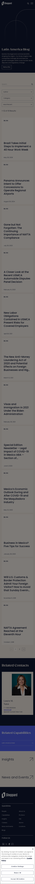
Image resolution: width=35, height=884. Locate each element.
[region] (17, 865)
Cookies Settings (17, 866)
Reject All (17, 873)
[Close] (33, 849)
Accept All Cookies (17, 879)
